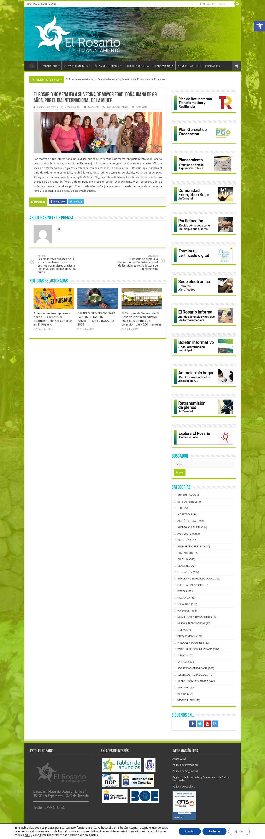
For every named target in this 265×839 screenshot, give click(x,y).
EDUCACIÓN (184, 572)
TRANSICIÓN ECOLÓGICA (192, 681)
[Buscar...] (238, 4)
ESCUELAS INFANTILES (190, 584)
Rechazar (214, 831)
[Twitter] (204, 3)
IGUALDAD (93, 107)
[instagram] (212, 3)
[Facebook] (200, 3)
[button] (259, 26)
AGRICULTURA (186, 533)
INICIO (31, 65)
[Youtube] (208, 3)
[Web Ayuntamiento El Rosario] (132, 34)
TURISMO (183, 687)
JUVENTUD (183, 610)
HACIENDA (183, 597)
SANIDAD (183, 661)
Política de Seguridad (185, 771)
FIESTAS (182, 591)
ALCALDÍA (183, 540)
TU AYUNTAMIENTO (76, 66)
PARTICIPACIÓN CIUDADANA (194, 649)
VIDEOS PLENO (186, 700)
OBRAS (181, 629)
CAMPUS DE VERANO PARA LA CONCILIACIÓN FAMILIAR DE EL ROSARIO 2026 (96, 318)
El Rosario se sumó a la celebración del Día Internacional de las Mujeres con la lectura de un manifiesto (137, 262)
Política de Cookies (183, 786)
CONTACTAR (212, 66)
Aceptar (190, 831)
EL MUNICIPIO (48, 66)
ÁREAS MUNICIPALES (106, 66)
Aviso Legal (179, 758)
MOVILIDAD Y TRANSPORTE (194, 617)
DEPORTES (183, 565)
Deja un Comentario (117, 107)
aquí (27, 835)
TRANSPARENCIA (163, 66)
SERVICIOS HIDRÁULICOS (192, 674)
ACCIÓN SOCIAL (187, 520)
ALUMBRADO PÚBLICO (191, 546)
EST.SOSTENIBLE (187, 501)
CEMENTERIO (185, 552)
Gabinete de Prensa (47, 107)
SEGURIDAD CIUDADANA (192, 668)
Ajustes (238, 831)
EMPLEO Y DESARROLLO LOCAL (195, 578)
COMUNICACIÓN (188, 66)
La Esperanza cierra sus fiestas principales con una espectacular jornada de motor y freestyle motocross (123, 79)
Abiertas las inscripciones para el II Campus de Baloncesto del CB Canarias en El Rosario (53, 318)
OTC (180, 508)
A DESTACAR (184, 514)
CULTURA (183, 559)
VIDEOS (182, 693)
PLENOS (182, 655)
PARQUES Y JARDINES (189, 642)
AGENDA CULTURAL (189, 527)
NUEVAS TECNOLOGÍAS (191, 623)
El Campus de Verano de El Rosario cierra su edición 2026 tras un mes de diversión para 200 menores (141, 318)
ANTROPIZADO (186, 495)
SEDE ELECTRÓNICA (137, 66)
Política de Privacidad (185, 764)
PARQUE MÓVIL (186, 636)
